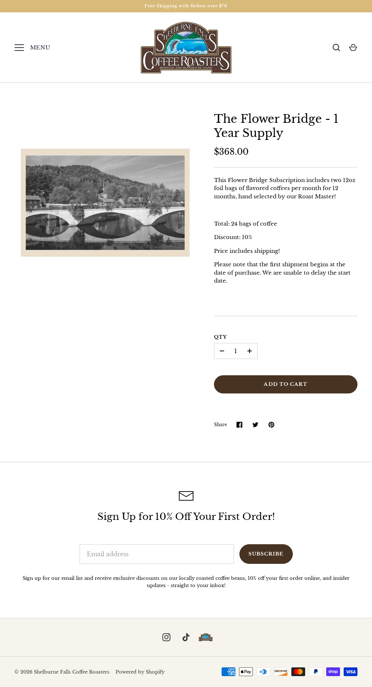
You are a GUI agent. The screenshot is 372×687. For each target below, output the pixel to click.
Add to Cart (285, 384)
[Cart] (353, 48)
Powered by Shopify (140, 672)
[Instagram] (166, 637)
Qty (220, 337)
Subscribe (265, 554)
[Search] (336, 48)
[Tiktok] (186, 637)
